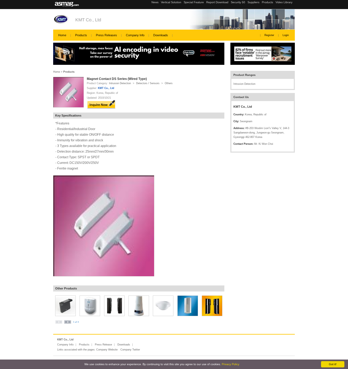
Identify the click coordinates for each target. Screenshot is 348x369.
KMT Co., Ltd (88, 19)
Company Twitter (130, 349)
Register (269, 35)
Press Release (103, 344)
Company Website (107, 349)
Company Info (135, 35)
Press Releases (106, 35)
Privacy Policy (230, 364)
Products (81, 35)
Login (286, 35)
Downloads (160, 35)
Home (62, 35)
